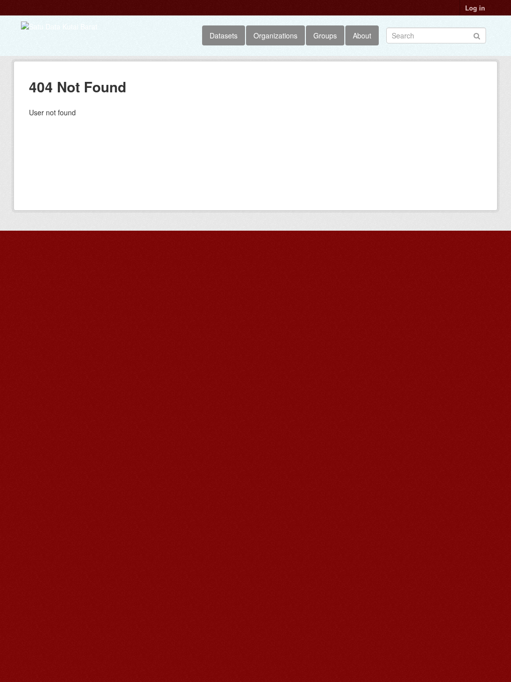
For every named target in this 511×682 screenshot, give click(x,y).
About (362, 35)
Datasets (224, 35)
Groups (325, 35)
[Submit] (477, 34)
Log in (475, 7)
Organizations (275, 35)
